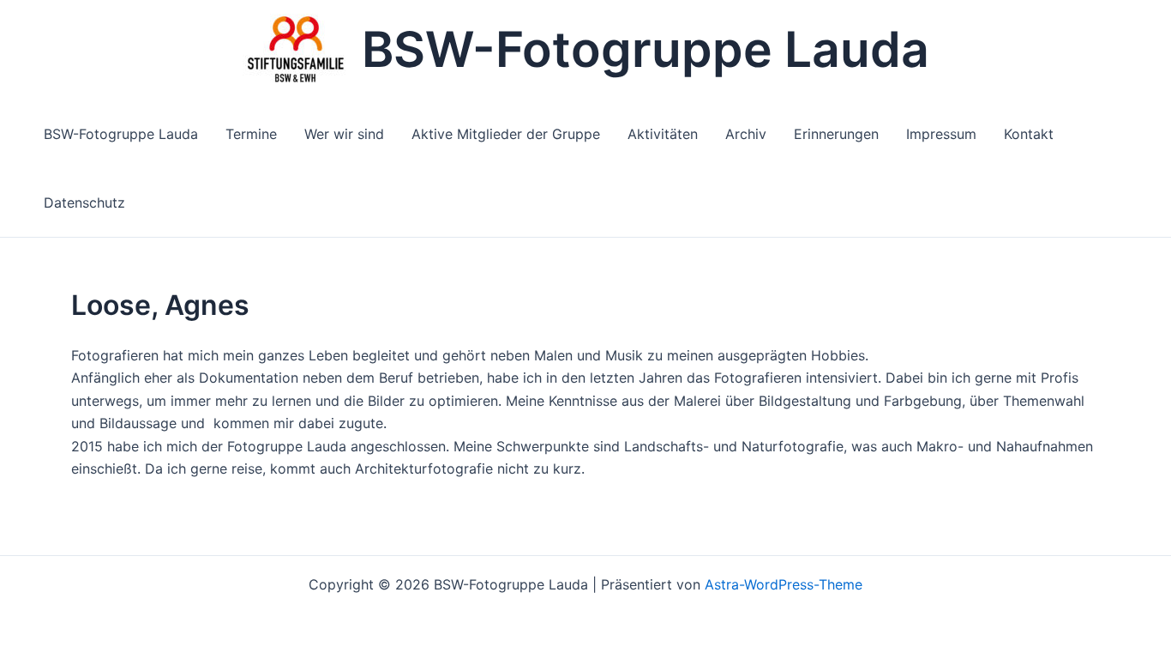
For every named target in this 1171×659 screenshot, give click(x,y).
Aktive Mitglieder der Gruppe (505, 133)
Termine (251, 133)
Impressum (941, 133)
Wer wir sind (344, 133)
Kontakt (1029, 133)
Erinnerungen (836, 133)
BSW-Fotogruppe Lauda (645, 49)
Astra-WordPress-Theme (783, 584)
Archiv (745, 133)
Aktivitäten (663, 133)
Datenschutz (84, 202)
